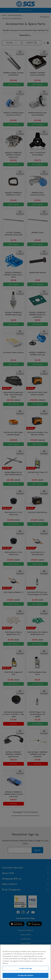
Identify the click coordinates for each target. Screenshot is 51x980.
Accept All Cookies (25, 975)
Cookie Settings (25, 968)
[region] (25, 962)
